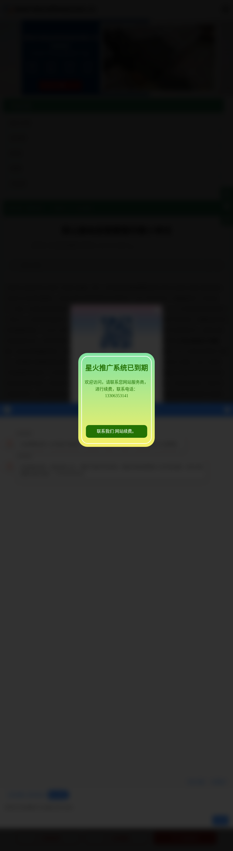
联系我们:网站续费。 (116, 431)
